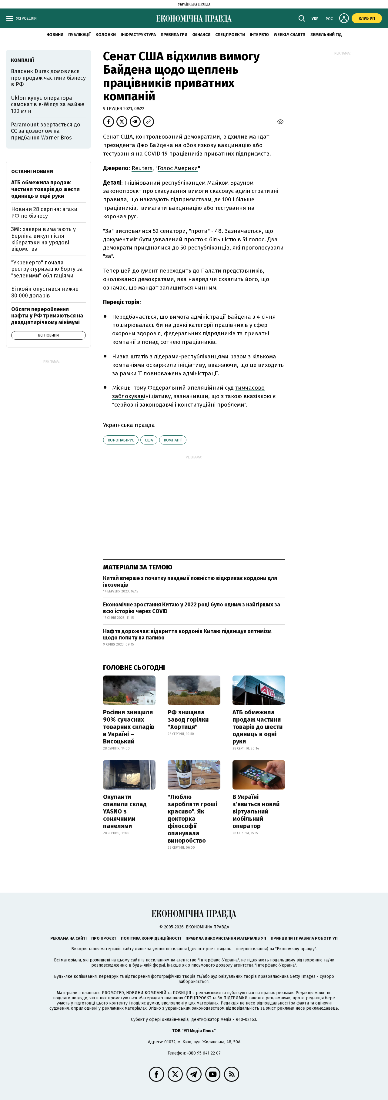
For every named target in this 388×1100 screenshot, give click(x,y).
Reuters (142, 168)
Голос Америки (178, 168)
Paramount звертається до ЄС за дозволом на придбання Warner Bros (45, 131)
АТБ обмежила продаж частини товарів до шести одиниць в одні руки (257, 727)
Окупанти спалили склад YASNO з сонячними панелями (125, 811)
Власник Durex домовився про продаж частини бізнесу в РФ (48, 78)
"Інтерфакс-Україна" (218, 960)
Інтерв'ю (259, 34)
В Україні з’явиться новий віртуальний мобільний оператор (256, 811)
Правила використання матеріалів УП (226, 938)
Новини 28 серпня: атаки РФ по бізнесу (44, 212)
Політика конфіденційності (151, 938)
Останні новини (32, 171)
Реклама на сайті (68, 938)
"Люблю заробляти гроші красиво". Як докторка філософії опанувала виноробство (192, 818)
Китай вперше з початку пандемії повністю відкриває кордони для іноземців (190, 581)
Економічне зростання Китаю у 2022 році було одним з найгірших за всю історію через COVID (191, 608)
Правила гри (174, 34)
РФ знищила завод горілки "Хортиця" (188, 719)
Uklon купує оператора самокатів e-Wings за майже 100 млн (47, 104)
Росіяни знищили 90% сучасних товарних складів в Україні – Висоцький (128, 727)
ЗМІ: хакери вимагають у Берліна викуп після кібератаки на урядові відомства (43, 239)
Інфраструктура (138, 34)
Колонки (105, 34)
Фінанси (201, 34)
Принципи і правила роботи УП (304, 938)
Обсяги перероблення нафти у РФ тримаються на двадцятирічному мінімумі (47, 316)
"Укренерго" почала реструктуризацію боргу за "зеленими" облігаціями (47, 269)
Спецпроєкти (230, 34)
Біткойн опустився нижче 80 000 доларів (45, 292)
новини (54, 34)
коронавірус (121, 440)
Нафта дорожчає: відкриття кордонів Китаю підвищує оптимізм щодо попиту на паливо (187, 634)
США (149, 440)
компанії (173, 440)
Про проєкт (103, 938)
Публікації (79, 34)
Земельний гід (326, 34)
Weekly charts (290, 34)
